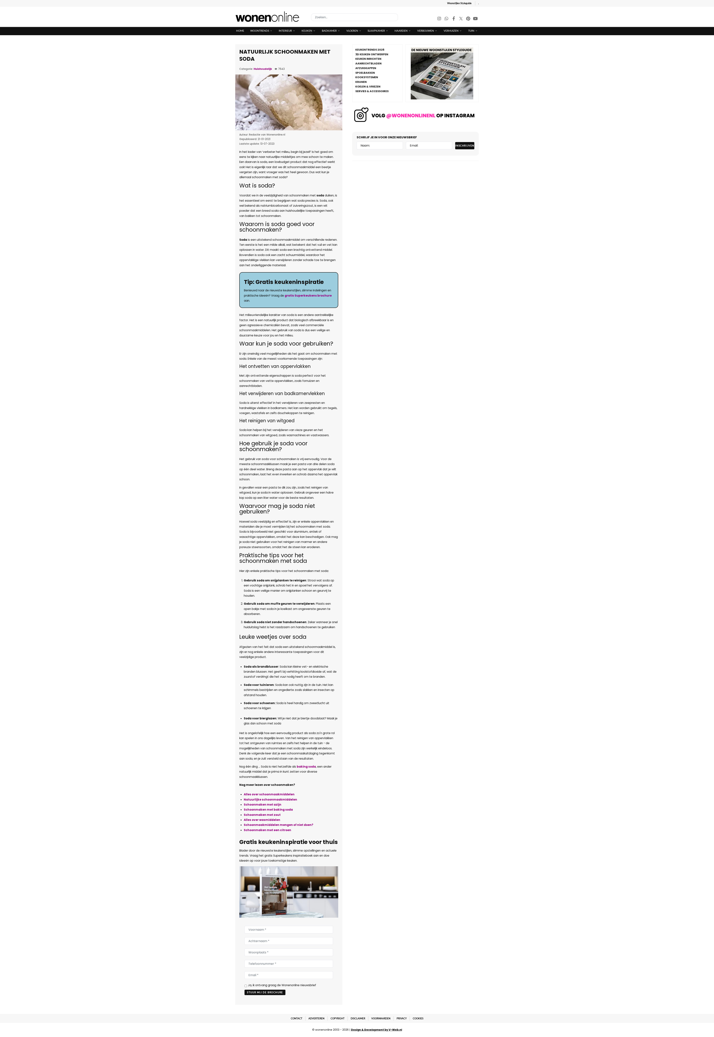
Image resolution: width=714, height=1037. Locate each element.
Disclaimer (358, 1018)
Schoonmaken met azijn (262, 805)
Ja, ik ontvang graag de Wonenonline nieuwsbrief (282, 985)
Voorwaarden (380, 1018)
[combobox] (354, 17)
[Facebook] (454, 19)
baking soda (306, 767)
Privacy (402, 1018)
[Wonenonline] (268, 16)
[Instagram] (439, 19)
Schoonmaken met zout (262, 815)
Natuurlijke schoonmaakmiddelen (270, 799)
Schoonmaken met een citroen (267, 830)
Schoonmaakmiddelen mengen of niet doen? (278, 825)
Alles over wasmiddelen (262, 820)
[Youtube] (475, 19)
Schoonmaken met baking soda (268, 810)
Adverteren (316, 1018)
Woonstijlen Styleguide (459, 3)
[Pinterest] (468, 19)
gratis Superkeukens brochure (308, 296)
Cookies (418, 1018)
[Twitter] (461, 19)
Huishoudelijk (263, 69)
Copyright (338, 1018)
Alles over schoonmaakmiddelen (269, 794)
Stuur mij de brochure (265, 992)
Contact (296, 1018)
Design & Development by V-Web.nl (376, 1030)
